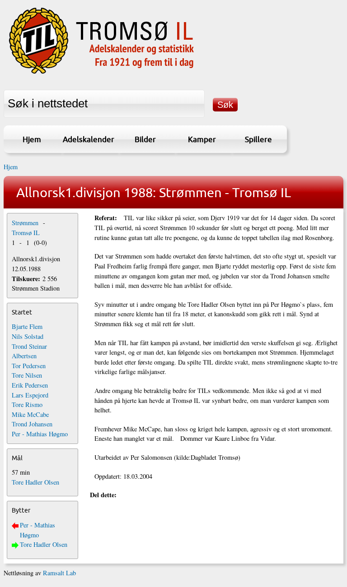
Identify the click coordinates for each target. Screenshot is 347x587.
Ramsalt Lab (59, 573)
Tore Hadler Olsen (35, 482)
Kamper (202, 139)
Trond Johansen (32, 424)
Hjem (32, 139)
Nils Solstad (27, 336)
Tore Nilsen (27, 375)
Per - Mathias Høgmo (40, 434)
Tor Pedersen (29, 365)
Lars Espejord (30, 395)
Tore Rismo (27, 404)
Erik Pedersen (30, 385)
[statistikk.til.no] (101, 73)
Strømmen (25, 222)
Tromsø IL (26, 232)
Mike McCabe (30, 414)
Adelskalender (88, 139)
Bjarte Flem (27, 326)
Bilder (145, 139)
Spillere (258, 139)
